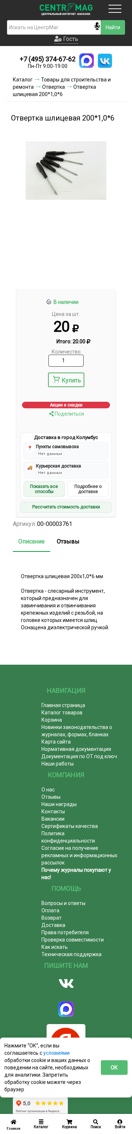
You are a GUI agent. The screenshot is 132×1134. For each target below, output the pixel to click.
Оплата (50, 910)
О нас (48, 790)
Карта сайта (56, 742)
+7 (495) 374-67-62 (48, 59)
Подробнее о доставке (88, 489)
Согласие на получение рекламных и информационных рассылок (79, 855)
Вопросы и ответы (63, 903)
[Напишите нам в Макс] (86, 60)
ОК (114, 1067)
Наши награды (59, 804)
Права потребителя (65, 932)
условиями (56, 1053)
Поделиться (69, 414)
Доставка (53, 925)
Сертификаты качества (69, 826)
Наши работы (57, 764)
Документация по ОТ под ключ (79, 756)
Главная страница (63, 705)
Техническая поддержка (71, 954)
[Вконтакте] (66, 983)
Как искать (54, 947)
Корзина (51, 720)
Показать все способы (44, 489)
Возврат (51, 918)
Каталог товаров (61, 712)
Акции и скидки (66, 405)
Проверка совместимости (72, 940)
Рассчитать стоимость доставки (66, 506)
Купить (71, 380)
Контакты (53, 811)
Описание (31, 541)
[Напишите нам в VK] (105, 60)
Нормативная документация (76, 749)
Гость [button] (70, 38)
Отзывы (68, 541)
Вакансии (53, 819)
